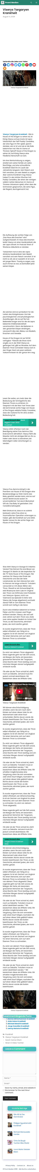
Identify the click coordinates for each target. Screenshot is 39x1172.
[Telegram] (8, 64)
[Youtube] (34, 64)
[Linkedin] (30, 64)
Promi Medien (11, 2)
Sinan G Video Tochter (14, 1043)
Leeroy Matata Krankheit (18, 1028)
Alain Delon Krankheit (17, 1021)
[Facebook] (4, 64)
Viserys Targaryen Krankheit (15, 134)
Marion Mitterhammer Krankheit (21, 1019)
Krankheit (9, 1034)
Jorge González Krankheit (18, 1026)
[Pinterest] (26, 64)
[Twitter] (15, 64)
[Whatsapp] (23, 64)
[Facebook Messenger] (19, 64)
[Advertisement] (19, 40)
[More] (4, 68)
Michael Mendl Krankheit (18, 1024)
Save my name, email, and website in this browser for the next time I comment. (20, 1090)
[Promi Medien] (2, 2)
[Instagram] (12, 64)
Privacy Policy (10, 1165)
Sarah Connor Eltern (13, 1040)
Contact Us (21, 1165)
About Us (30, 1165)
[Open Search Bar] (31, 2)
